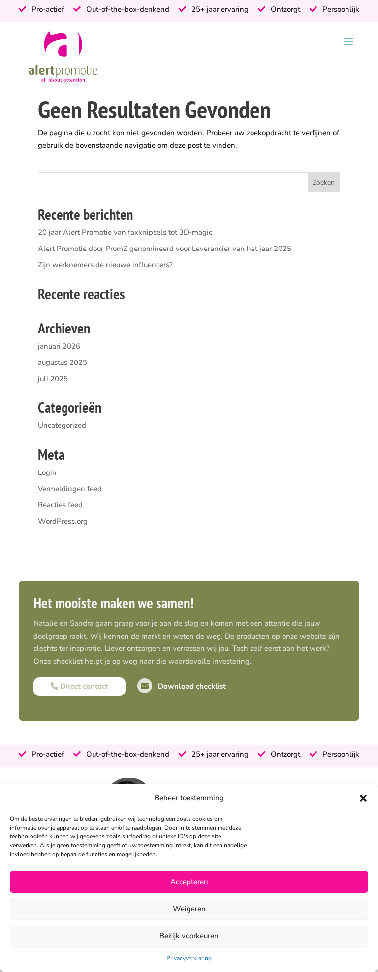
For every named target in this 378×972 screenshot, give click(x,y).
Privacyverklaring (189, 958)
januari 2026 (59, 346)
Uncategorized (62, 425)
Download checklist (191, 686)
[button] (363, 798)
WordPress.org (63, 521)
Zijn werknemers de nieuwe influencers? (105, 265)
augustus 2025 (62, 362)
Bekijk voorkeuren (189, 936)
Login (47, 472)
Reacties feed (60, 505)
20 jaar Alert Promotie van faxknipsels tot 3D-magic (125, 232)
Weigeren (189, 909)
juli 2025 (53, 379)
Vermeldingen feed (70, 489)
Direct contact (83, 686)
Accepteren (189, 882)
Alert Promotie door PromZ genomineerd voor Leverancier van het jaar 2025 (164, 248)
